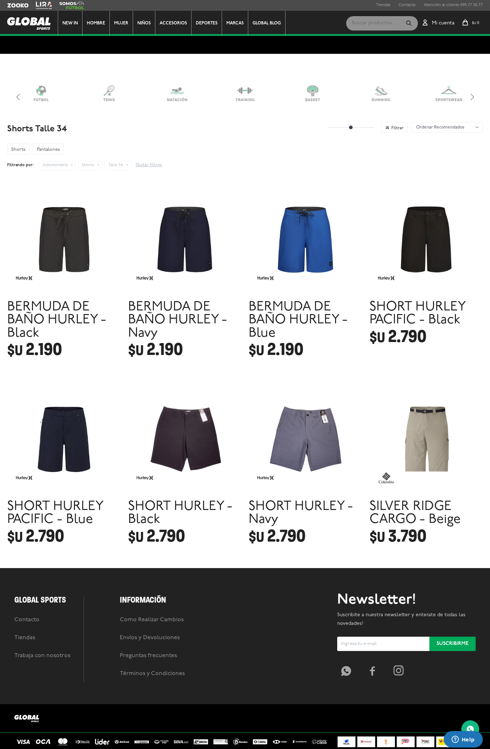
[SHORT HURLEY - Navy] (305, 438)
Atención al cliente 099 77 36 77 (453, 5)
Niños (144, 23)
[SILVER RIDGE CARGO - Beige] (426, 438)
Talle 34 (115, 165)
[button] (409, 23)
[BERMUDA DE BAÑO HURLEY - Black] (64, 238)
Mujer (121, 23)
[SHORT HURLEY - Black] (185, 438)
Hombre (96, 23)
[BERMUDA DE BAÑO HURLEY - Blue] (305, 238)
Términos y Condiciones (152, 674)
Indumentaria (55, 165)
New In (70, 23)
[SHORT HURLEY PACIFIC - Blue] (64, 438)
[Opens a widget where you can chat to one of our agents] (463, 740)
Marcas (235, 23)
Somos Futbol (71, 5)
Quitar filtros (149, 165)
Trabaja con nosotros (42, 656)
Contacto (407, 5)
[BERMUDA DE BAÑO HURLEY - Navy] (185, 238)
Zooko (13, 5)
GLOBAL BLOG (267, 23)
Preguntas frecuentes (148, 656)
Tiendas (383, 5)
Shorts (88, 165)
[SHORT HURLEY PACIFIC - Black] (426, 238)
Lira (39, 5)
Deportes (206, 23)
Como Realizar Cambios (152, 620)
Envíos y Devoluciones (150, 638)
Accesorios (173, 23)
